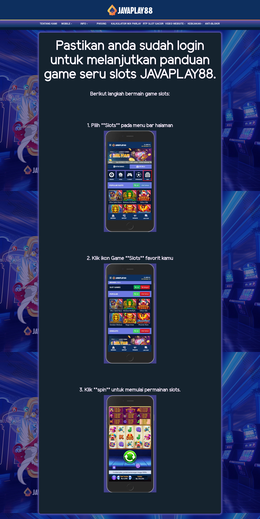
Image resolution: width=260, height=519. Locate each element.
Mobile (65, 23)
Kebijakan (194, 23)
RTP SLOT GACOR (153, 23)
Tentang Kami (48, 23)
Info (83, 23)
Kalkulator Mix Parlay (126, 23)
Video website (174, 23)
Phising (101, 23)
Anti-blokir (212, 23)
